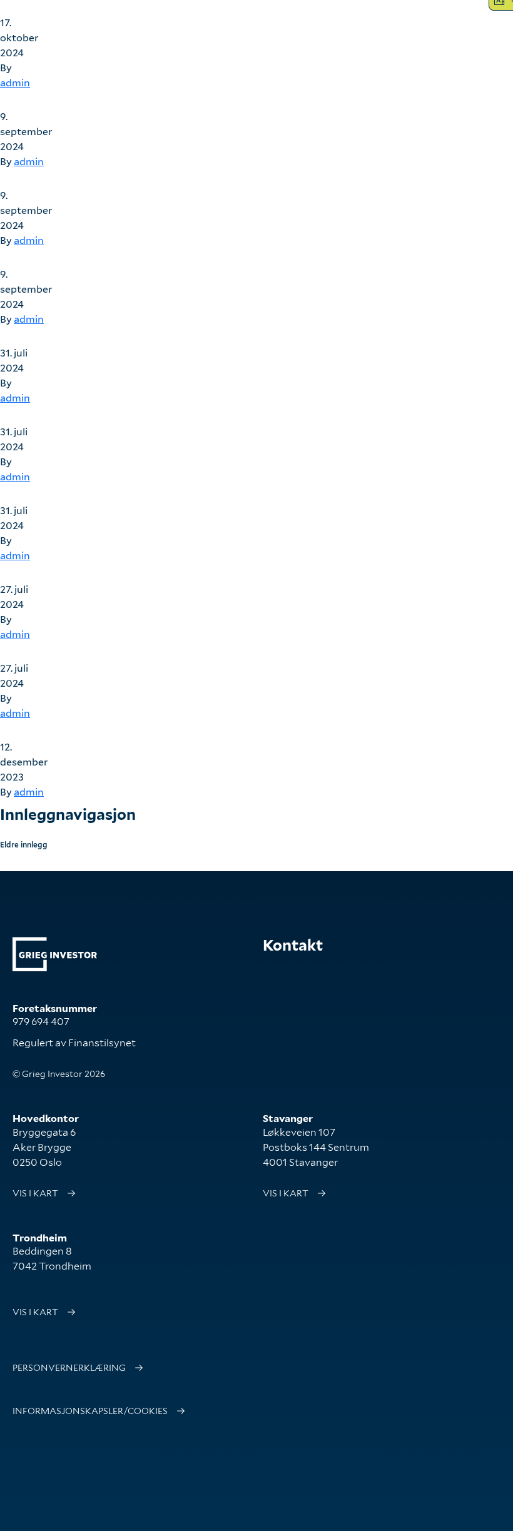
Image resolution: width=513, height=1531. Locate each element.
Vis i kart (35, 1193)
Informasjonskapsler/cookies (90, 1411)
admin (15, 83)
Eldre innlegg (24, 844)
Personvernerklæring (69, 1368)
